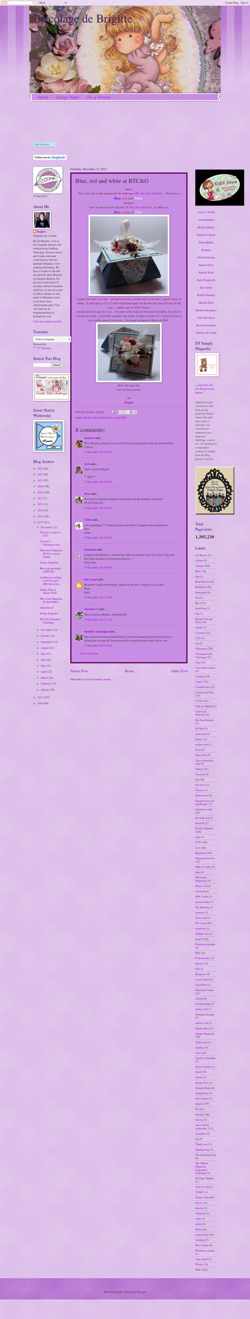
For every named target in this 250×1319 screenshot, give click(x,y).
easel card (200, 734)
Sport (198, 1072)
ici (110, 311)
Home (43, 98)
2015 (41, 504)
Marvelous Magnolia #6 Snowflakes (51, 600)
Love (198, 847)
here (106, 299)
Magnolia (200, 853)
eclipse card (201, 744)
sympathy (200, 1133)
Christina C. (91, 609)
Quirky (199, 963)
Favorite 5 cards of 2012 (50, 533)
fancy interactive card (204, 762)
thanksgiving (202, 1149)
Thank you (201, 1144)
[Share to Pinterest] (135, 412)
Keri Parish (206, 287)
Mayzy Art (201, 886)
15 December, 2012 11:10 (98, 619)
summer (199, 1114)
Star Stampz (202, 1098)
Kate (87, 464)
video (198, 1218)
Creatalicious (202, 687)
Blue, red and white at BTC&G (50, 570)
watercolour (201, 1234)
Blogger (142, 1292)
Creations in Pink (204, 692)
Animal (199, 566)
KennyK (199, 823)
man (197, 872)
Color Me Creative (205, 668)
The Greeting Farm (205, 1155)
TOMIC (199, 1192)
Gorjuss (199, 790)
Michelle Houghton (206, 310)
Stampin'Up (201, 1093)
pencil (198, 939)
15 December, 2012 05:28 (98, 482)
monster (199, 912)
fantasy (199, 769)
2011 (41, 697)
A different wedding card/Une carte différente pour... (51, 580)
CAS (198, 638)
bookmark (200, 592)
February (46, 683)
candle (198, 627)
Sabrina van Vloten (206, 332)
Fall (197, 750)
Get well (199, 785)
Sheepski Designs (204, 1014)
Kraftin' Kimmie (206, 295)
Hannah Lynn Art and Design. (204, 802)
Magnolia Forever (205, 858)
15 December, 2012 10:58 (98, 597)
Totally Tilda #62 (49, 562)
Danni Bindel (206, 242)
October (45, 636)
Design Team (67, 98)
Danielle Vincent (206, 235)
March (44, 678)
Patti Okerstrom (206, 317)
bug (197, 613)
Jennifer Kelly (206, 272)
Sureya (199, 1120)
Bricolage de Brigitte (82, 18)
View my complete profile (47, 321)
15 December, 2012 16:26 (98, 645)
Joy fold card (202, 818)
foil (197, 779)
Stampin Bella (203, 1088)
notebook (200, 928)
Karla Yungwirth (206, 280)
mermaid (200, 891)
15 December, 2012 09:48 (98, 567)
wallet (198, 1224)
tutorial (199, 1208)
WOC (124, 417)
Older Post (179, 670)
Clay (197, 662)
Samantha (90, 549)
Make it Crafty (203, 867)
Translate (46, 348)
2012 (41, 522)
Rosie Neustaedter (206, 325)
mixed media (202, 902)
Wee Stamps (202, 1245)
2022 (41, 474)
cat (196, 643)
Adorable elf (47, 607)
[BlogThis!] (124, 412)
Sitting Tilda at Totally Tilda (48, 591)
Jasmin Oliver (206, 265)
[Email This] (120, 412)
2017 (41, 498)
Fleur (87, 494)
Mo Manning (202, 907)
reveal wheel (202, 979)
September (47, 642)
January (45, 689)
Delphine (206, 250)
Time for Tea (202, 1187)
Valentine (200, 1213)
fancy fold (200, 755)
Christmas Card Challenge (203, 655)
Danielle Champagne (96, 631)
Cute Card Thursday (200, 713)
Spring (199, 1077)
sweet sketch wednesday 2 (202, 1126)
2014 (41, 510)
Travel (198, 1203)
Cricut (198, 701)
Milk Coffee (201, 896)
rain (197, 968)
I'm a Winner (99, 98)
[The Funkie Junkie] (214, 513)
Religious (200, 974)
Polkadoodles (202, 958)
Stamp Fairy (202, 1082)
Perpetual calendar (205, 944)
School (199, 998)
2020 (41, 486)
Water (198, 1229)
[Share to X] (127, 412)
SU (197, 1109)
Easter (198, 739)
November (47, 630)
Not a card (114, 417)
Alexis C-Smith (206, 212)
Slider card (201, 1042)
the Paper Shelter (204, 1178)
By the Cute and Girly (95, 417)
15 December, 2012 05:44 (98, 508)
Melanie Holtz (206, 302)
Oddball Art (201, 934)
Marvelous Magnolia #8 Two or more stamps (51, 553)
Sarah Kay (201, 984)
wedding (200, 1240)
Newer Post (79, 670)
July (43, 653)
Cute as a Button (204, 706)
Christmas (200, 648)
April (44, 671)
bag (197, 576)
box (197, 597)
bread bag (200, 608)
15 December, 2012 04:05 (98, 452)
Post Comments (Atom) (98, 679)
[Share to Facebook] (131, 412)
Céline (88, 520)
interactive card (203, 809)
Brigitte (41, 232)
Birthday (200, 587)
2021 (41, 480)
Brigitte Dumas (206, 227)
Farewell (200, 774)
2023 (41, 468)
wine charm (201, 1259)
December (47, 527)
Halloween (201, 795)
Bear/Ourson (202, 581)
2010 (41, 703)
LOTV (198, 842)
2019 (41, 492)
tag (197, 1139)
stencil (198, 1104)
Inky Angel (90, 579)
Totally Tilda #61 (49, 613)
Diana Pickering (206, 257)
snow (198, 1053)
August (45, 648)
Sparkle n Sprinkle (205, 1058)
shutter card (201, 1023)
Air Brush (200, 555)
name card (200, 918)
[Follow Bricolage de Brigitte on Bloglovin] (44, 147)
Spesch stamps (203, 1066)
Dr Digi (199, 728)
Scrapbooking (203, 1004)
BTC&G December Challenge (50, 620)
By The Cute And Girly (149, 193)
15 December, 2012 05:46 (98, 537)
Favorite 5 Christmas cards (50, 542)
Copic (198, 681)
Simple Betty (202, 1028)
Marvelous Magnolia (201, 878)
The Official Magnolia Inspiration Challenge (201, 1168)
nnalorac (89, 438)
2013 (41, 516)
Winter (199, 1264)
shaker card (201, 1009)
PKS (197, 953)
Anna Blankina (206, 219)
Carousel (200, 633)
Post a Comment (89, 653)
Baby (198, 571)
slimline (199, 1047)
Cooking (200, 676)
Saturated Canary (204, 990)
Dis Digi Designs (204, 720)
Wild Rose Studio (204, 1250)
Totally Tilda (202, 1197)
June (43, 660)
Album (199, 560)
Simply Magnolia (204, 1033)
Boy (197, 603)
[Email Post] (113, 412)
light (197, 837)
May (43, 666)
